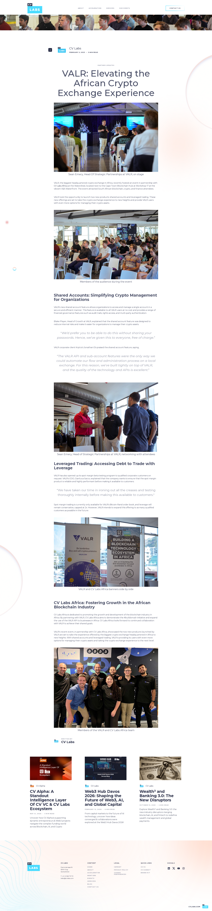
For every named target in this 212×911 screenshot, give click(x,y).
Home (90, 867)
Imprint (117, 867)
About (90, 870)
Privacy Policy (121, 870)
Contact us (93, 887)
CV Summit (146, 870)
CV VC (143, 867)
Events (90, 878)
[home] (34, 8)
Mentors (91, 875)
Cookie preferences (120, 873)
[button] (81, 8)
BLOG (89, 884)
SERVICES (91, 881)
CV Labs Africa (60, 186)
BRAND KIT (145, 873)
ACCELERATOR (93, 873)
